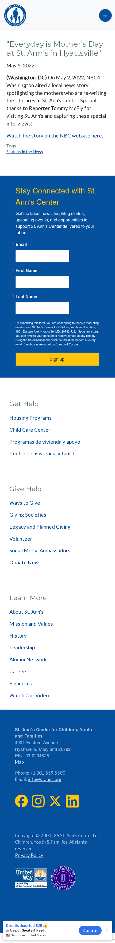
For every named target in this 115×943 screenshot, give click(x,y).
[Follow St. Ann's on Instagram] (38, 801)
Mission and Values (31, 624)
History (18, 636)
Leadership (22, 647)
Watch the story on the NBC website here (54, 135)
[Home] (15, 15)
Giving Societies (27, 515)
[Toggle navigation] (105, 15)
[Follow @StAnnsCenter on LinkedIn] (72, 801)
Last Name (26, 296)
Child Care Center (29, 430)
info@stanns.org (44, 779)
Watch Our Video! (30, 695)
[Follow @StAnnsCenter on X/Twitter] (55, 801)
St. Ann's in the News (24, 151)
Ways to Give (24, 503)
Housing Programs (30, 418)
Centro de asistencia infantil (41, 453)
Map (19, 762)
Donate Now (24, 562)
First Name (26, 270)
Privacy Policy (29, 855)
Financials (20, 683)
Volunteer (20, 539)
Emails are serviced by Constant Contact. (52, 344)
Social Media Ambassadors (39, 550)
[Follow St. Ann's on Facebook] (21, 801)
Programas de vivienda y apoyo (44, 442)
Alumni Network (28, 659)
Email (21, 244)
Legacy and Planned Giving (40, 527)
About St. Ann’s (26, 612)
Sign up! (58, 359)
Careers (18, 671)
